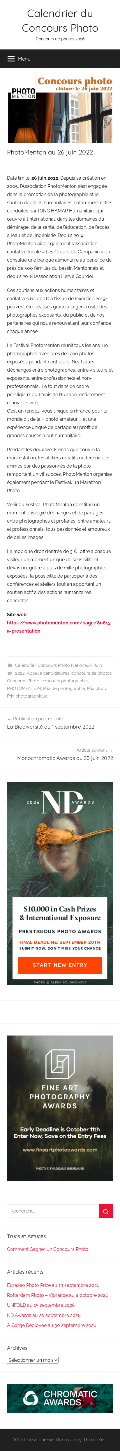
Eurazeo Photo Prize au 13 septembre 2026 (53, 1285)
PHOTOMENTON (24, 688)
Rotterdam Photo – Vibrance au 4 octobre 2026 (57, 1295)
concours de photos (91, 673)
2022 (20, 673)
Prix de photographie (64, 688)
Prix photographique (27, 696)
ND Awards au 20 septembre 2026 (44, 1315)
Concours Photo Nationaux (65, 665)
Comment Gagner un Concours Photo (48, 1249)
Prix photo (97, 688)
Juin (98, 665)
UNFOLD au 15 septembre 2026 (41, 1305)
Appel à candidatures (48, 673)
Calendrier (25, 665)
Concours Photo (23, 681)
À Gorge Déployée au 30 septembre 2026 (51, 1325)
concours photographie (64, 681)
